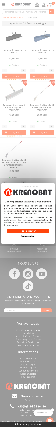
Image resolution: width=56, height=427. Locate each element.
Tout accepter (28, 230)
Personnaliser (28, 236)
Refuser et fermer (30, 186)
